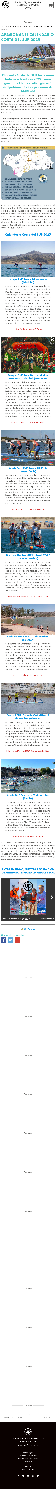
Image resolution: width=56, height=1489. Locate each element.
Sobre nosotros (28, 1469)
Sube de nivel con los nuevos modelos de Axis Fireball (42, 1416)
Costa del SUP (32, 26)
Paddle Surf (41, 26)
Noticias (4, 26)
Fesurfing (36, 211)
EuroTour (15, 228)
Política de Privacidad (28, 1456)
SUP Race (48, 26)
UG (20, 394)
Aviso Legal (28, 1453)
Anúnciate (28, 1462)
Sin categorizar (13, 26)
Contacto (28, 1466)
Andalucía (23, 26)
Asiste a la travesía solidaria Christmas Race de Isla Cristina (11, 1416)
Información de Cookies (28, 1459)
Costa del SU (29, 101)
